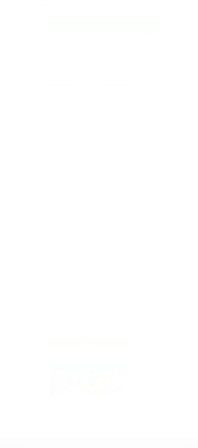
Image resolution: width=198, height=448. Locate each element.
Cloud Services (148, 56)
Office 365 (60, 17)
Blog (147, 5)
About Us (129, 5)
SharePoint (67, 17)
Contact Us (155, 5)
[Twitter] (41, 443)
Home (121, 5)
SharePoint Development (151, 44)
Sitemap (145, 442)
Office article (51, 331)
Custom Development (150, 53)
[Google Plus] (53, 443)
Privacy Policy (155, 442)
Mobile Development (149, 51)
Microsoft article (52, 328)
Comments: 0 (76, 17)
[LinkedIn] (47, 443)
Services (138, 5)
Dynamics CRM (148, 49)
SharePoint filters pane (57, 12)
